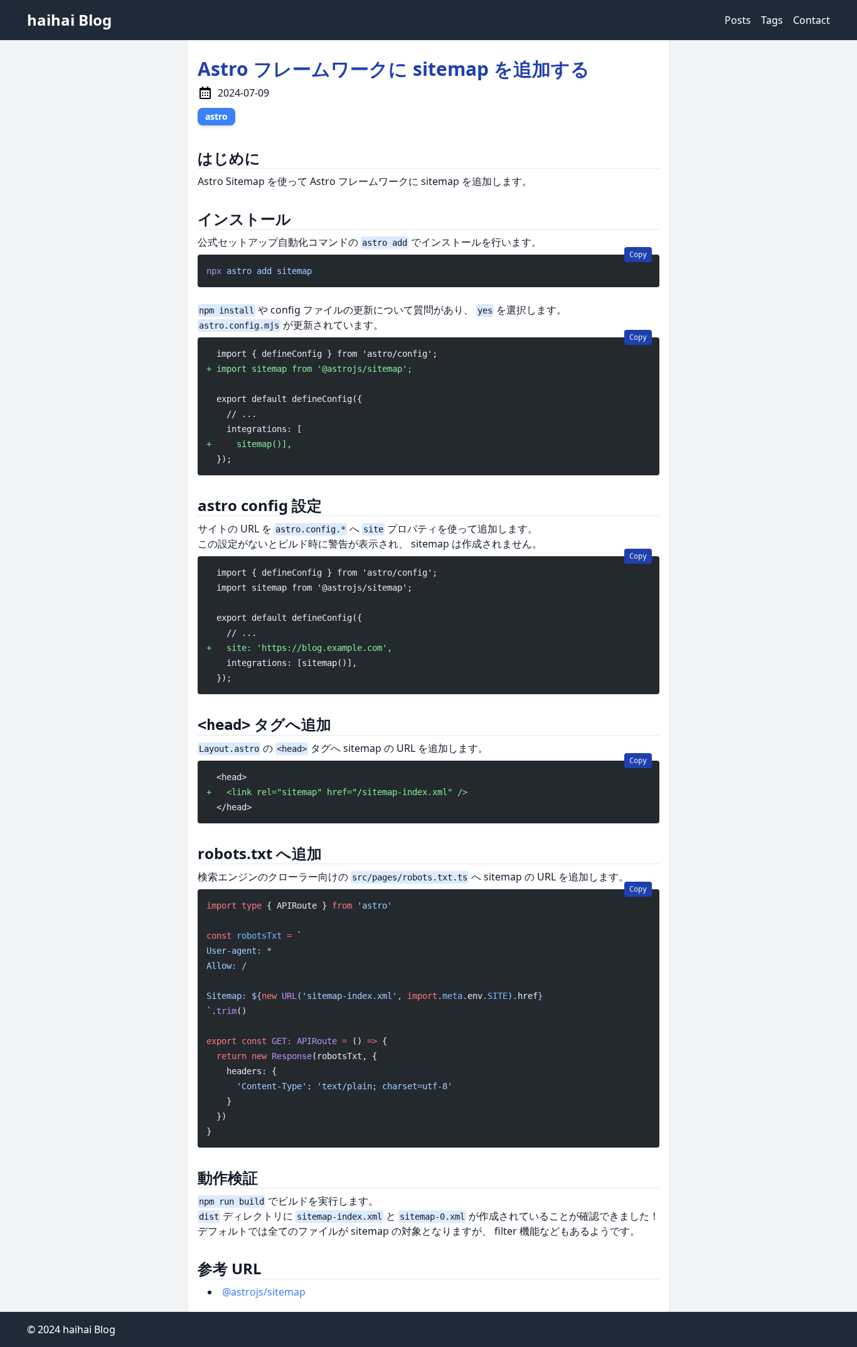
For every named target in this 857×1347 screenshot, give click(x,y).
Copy (638, 254)
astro (216, 116)
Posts (738, 20)
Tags (772, 20)
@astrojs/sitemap (264, 1292)
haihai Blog (69, 19)
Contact (811, 20)
